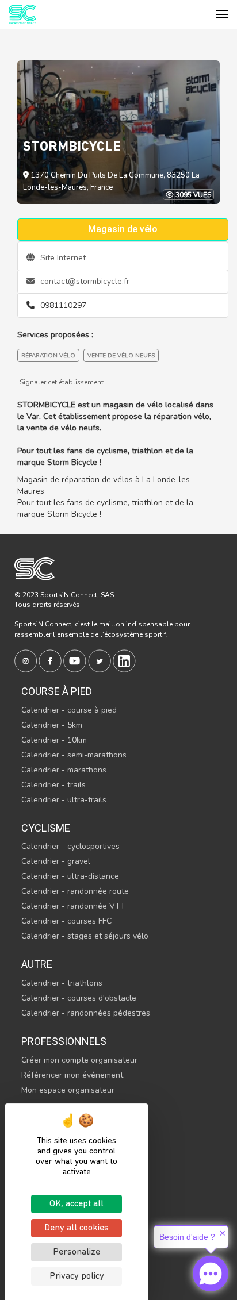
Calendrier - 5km (51, 725)
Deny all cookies (76, 1228)
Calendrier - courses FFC (66, 921)
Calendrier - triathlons (61, 983)
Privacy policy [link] (76, 1276)
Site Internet (62, 257)
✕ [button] (222, 1233)
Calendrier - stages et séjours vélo (84, 935)
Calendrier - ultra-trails (63, 799)
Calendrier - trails (53, 784)
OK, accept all (76, 1204)
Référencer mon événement (72, 1075)
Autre (36, 964)
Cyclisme (45, 828)
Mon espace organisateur (67, 1089)
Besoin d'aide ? (187, 1236)
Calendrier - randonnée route (75, 891)
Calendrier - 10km (54, 739)
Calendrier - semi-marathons (74, 754)
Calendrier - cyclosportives (70, 846)
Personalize (76, 1252)
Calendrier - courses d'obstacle (78, 998)
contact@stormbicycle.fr (83, 281)
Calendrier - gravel (55, 861)
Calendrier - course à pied (69, 710)
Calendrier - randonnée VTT (73, 906)
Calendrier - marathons (63, 769)
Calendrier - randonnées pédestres (85, 1012)
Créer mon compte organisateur (79, 1060)
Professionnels (63, 1041)
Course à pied (56, 691)
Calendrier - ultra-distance (70, 876)
